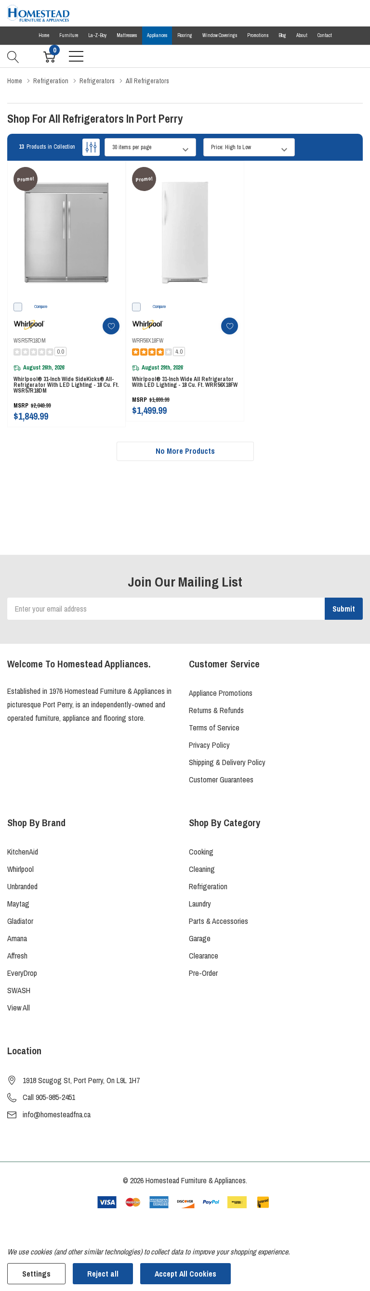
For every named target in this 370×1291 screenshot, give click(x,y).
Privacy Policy (209, 745)
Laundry (200, 903)
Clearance (203, 955)
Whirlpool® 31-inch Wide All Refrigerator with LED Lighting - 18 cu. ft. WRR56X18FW (185, 382)
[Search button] (13, 56)
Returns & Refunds (216, 710)
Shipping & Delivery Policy (227, 762)
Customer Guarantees (221, 779)
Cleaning (202, 869)
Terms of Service (214, 727)
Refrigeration (208, 886)
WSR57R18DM (29, 341)
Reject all (103, 1273)
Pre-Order (203, 973)
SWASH (18, 990)
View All (18, 1007)
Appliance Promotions (220, 693)
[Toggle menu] (76, 56)
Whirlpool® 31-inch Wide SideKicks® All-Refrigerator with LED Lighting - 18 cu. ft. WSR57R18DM (66, 385)
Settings (36, 1273)
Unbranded (22, 886)
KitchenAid (22, 851)
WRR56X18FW (147, 341)
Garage (200, 938)
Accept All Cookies (185, 1273)
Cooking (201, 851)
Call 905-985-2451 (49, 1097)
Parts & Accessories (218, 921)
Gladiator (20, 921)
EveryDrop (22, 973)
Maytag (18, 903)
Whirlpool (20, 869)
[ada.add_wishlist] (111, 326)
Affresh (17, 955)
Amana (17, 938)
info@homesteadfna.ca (57, 1114)
